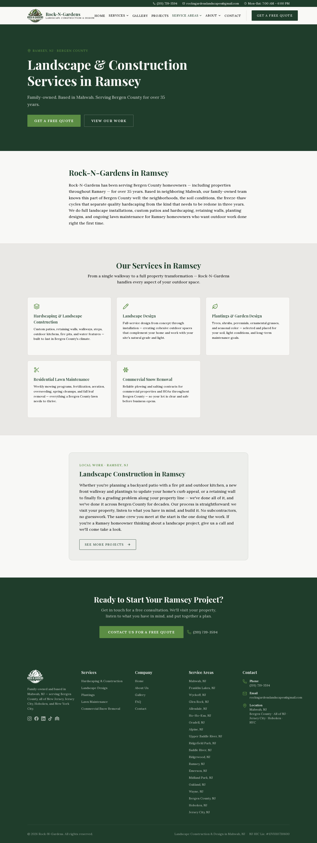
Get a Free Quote (275, 15)
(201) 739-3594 (205, 632)
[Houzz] (57, 718)
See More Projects (104, 544)
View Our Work (109, 121)
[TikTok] (50, 718)
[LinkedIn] (43, 718)
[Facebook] (36, 718)
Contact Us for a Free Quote (141, 632)
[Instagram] (29, 718)
